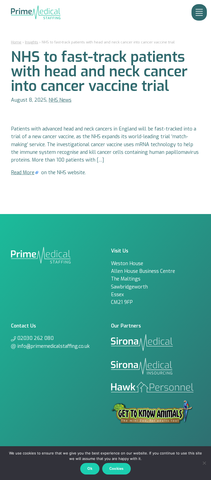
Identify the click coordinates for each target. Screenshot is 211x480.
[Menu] (199, 12)
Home (16, 42)
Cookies (116, 469)
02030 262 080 (35, 338)
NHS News (60, 100)
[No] (204, 463)
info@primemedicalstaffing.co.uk (53, 346)
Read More (22, 172)
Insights (31, 42)
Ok (89, 469)
